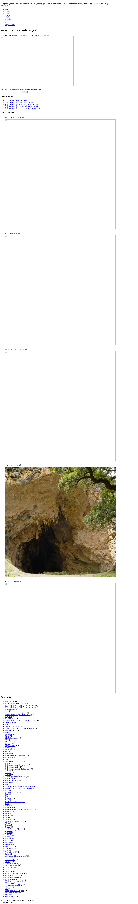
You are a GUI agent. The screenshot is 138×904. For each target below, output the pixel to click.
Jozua (7, 804)
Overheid (8, 835)
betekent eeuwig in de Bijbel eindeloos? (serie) (21, 720)
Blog (7, 9)
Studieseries (9, 13)
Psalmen (8, 840)
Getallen (8, 775)
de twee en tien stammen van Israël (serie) (19, 728)
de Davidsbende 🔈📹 (13, 465)
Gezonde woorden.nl (8, 2)
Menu (3, 6)
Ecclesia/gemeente (11, 734)
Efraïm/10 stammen (11, 738)
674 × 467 (26, 35)
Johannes (8, 798)
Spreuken (8, 858)
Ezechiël (8, 753)
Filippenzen (9, 757)
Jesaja (7, 796)
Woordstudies (9, 896)
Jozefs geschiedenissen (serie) (15, 802)
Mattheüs (8, 819)
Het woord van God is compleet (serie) (18, 788)
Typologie (8, 871)
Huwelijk (8, 790)
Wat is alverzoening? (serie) (14, 873)
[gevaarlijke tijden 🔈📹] (60, 638)
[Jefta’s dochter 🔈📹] (60, 290)
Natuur (7, 825)
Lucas (7, 815)
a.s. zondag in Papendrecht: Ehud (16, 100)
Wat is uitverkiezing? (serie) (14, 881)
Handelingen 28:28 (11, 780)
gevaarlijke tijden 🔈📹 (13, 581)
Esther (7, 748)
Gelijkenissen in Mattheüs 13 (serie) (17, 769)
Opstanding (9, 833)
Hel (6, 784)
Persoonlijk (9, 838)
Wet (6, 889)
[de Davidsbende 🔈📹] (60, 522)
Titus (7, 869)
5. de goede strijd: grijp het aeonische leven (19, 102)
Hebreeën (8, 782)
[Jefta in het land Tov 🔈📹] (60, 174)
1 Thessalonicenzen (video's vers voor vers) (20, 705)
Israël (7, 794)
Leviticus (8, 813)
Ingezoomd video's (11, 792)
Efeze (7, 736)
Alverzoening (9, 719)
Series (7, 854)
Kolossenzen (9, 807)
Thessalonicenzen (11, 866)
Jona (6, 800)
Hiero (3, 902)
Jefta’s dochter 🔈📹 (12, 233)
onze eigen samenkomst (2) (41, 35)
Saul (6, 850)
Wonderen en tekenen (12, 893)
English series (10, 25)
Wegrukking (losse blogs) (14, 885)
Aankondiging (10, 709)
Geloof (7, 771)
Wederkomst (9, 883)
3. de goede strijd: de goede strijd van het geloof (21, 106)
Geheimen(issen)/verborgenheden (16, 765)
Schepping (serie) (11, 852)
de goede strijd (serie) (12, 726)
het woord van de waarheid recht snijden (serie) (21, 786)
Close (7, 6)
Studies (7, 11)
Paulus (7, 837)
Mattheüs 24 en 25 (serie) (13, 821)
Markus (7, 817)
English (7, 23)
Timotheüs (8, 867)
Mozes (7, 823)
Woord (7, 895)
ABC (7, 17)
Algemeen (8, 717)
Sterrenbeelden (10, 860)
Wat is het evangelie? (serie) (14, 879)
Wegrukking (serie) (11, 887)
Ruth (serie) (9, 846)
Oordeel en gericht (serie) (13, 829)
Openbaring (9, 831)
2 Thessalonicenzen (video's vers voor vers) (20, 707)
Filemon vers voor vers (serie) (15, 755)
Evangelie (8, 749)
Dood (7, 732)
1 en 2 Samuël (10, 701)
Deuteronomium (10, 730)
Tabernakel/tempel (11, 864)
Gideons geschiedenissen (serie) (16, 777)
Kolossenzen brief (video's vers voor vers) (19, 809)
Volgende (4, 88)
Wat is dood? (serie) (12, 877)
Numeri (7, 827)
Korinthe (8, 811)
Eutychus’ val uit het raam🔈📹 (16, 349)
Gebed (7, 763)
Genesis (8, 773)
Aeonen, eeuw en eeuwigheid (15, 713)
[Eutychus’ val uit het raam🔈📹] (60, 406)
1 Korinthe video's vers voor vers (16, 703)
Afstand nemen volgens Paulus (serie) (18, 715)
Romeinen (8, 844)
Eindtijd (8, 740)
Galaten (7, 759)
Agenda (8, 19)
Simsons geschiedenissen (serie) (16, 856)
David (7, 724)
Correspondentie (10, 722)
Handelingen (9, 778)
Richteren (8, 842)
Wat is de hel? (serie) (12, 875)
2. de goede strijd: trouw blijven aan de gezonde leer (23, 108)
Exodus (7, 751)
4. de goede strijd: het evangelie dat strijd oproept (21, 104)
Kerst (7, 806)
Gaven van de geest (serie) (14, 761)
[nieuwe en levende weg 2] (37, 86)
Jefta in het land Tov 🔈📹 (14, 117)
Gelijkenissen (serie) (12, 767)
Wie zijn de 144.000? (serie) (14, 891)
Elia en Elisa (9, 742)
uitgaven (8, 15)
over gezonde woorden (13, 21)
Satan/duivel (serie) (11, 848)
